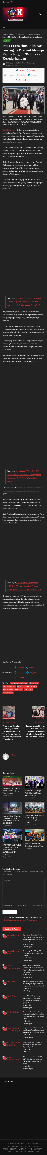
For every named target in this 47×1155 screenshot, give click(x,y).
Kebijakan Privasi (33, 1151)
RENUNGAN (38, 1149)
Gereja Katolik (34, 683)
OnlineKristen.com (9, 130)
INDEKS (9, 1151)
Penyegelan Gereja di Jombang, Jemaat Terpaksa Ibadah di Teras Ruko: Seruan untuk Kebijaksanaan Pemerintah (24, 301)
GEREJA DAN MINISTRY (14, 1147)
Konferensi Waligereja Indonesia (27, 686)
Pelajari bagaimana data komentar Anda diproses (20, 920)
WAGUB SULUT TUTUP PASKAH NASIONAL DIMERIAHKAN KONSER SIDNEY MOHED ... (12, 849)
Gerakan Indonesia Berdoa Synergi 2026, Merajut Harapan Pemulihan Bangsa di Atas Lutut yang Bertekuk (33, 984)
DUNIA (11, 34)
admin (11, 63)
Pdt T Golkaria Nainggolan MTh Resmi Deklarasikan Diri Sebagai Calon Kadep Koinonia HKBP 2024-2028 (24, 586)
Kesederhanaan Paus (9, 686)
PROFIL (5, 1149)
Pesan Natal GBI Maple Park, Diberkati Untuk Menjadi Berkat (33, 793)
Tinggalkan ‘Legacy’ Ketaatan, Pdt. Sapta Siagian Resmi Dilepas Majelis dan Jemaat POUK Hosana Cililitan (33, 1030)
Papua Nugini (28, 689)
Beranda (5, 34)
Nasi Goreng (19, 689)
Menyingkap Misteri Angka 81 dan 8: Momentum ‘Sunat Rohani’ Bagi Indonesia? (33, 953)
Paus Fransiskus (8, 693)
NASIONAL (28, 1147)
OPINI (30, 1149)
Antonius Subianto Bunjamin (19, 683)
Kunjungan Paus (8, 689)
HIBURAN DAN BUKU (18, 1149)
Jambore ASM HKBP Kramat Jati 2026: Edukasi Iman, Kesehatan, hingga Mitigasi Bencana (33, 1044)
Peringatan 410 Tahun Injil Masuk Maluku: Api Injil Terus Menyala (12, 790)
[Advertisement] (23, 219)
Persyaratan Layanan (20, 1151)
